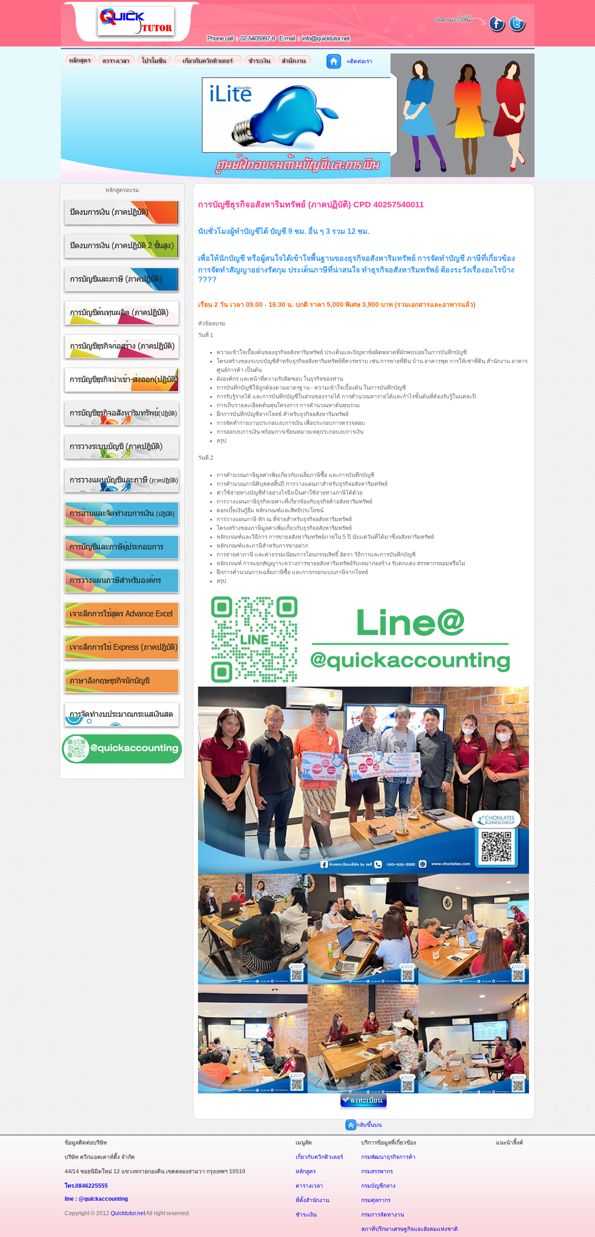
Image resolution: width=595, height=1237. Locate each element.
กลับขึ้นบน (369, 1125)
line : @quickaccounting (96, 1199)
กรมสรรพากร (377, 1171)
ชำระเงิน (306, 1214)
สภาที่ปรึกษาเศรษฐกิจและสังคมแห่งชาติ (409, 1229)
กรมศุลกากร (375, 1200)
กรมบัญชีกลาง (378, 1186)
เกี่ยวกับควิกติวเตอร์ (319, 1157)
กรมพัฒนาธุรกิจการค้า (388, 1157)
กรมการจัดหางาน (382, 1214)
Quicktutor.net (128, 1213)
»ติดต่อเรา (359, 61)
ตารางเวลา (309, 1186)
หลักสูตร (306, 1171)
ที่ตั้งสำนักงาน (312, 1200)
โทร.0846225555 (86, 1186)
